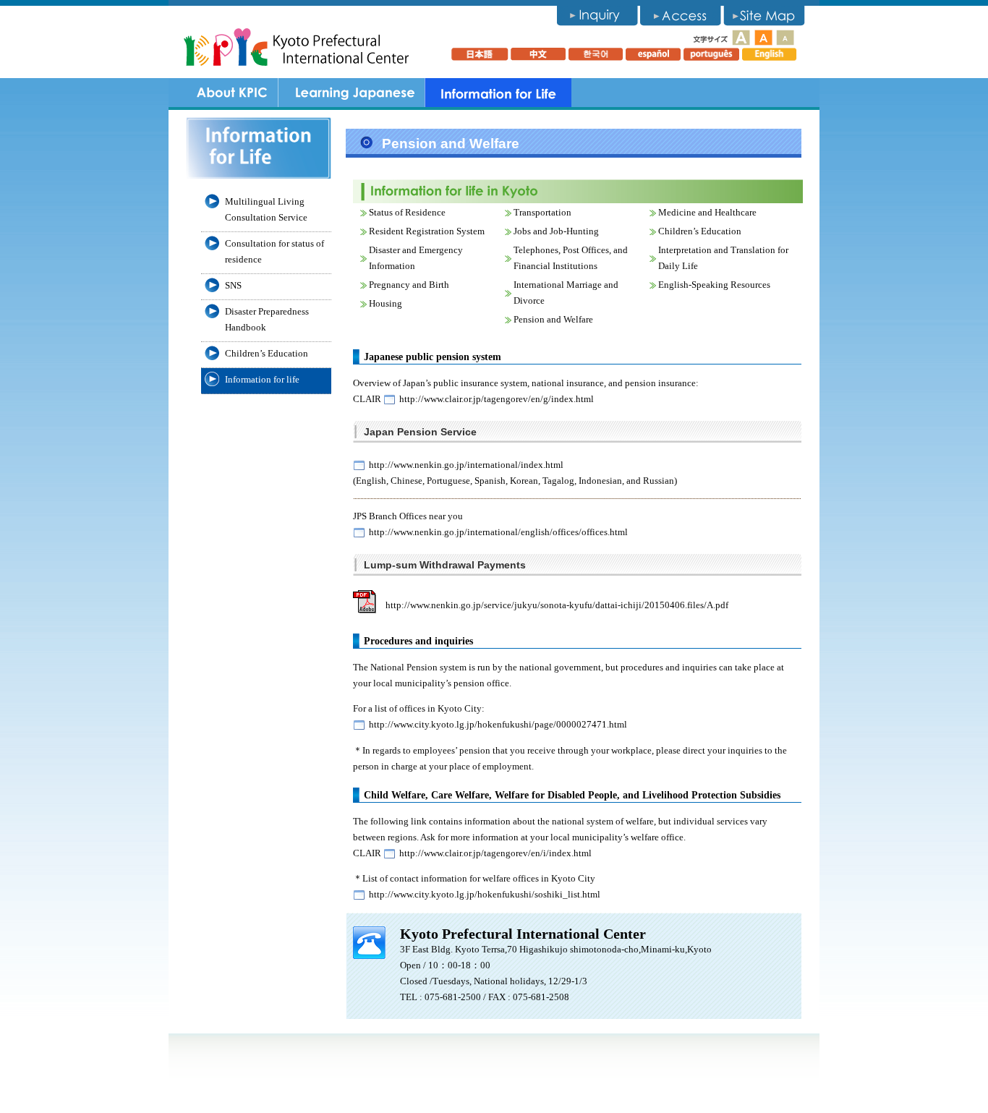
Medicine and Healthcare (707, 212)
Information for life (262, 379)
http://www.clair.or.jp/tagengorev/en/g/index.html (496, 398)
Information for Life (498, 92)
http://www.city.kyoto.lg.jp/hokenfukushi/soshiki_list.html (484, 894)
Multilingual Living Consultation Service (266, 209)
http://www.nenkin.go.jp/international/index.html (466, 464)
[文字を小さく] (784, 37)
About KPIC (232, 92)
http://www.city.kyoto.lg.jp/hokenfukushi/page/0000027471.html (498, 724)
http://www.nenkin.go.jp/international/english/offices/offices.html (498, 531)
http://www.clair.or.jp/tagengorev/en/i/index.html (495, 853)
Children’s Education (699, 231)
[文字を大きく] (741, 37)
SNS (233, 285)
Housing (385, 303)
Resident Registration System (427, 231)
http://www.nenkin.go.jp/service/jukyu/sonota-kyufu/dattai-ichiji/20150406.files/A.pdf (557, 605)
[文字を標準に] (764, 37)
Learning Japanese (351, 92)
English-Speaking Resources (714, 284)
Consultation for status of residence (274, 251)
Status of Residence (407, 212)
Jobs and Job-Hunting (556, 231)
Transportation (542, 212)
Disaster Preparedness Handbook (267, 319)
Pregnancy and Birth (409, 284)
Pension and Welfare (553, 319)
